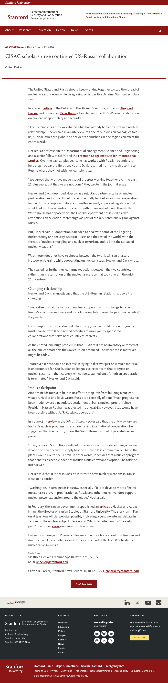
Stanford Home (43, 666)
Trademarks (81, 670)
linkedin (127, 603)
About (9, 30)
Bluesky (104, 634)
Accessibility (121, 670)
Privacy (54, 670)
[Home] (37, 15)
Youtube (111, 634)
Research (25, 30)
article (47, 108)
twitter (137, 603)
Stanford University (18, 2)
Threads (111, 641)
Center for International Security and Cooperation (115, 13)
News (74, 30)
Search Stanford (91, 666)
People (61, 30)
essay (56, 526)
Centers (62, 639)
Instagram (97, 641)
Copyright (66, 670)
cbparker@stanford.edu (122, 571)
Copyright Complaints (143, 670)
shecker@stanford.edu (52, 562)
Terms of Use (40, 670)
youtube (148, 603)
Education (44, 30)
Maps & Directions (67, 666)
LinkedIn (104, 641)
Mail (97, 634)
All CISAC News (14, 47)
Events (88, 30)
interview (50, 421)
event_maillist (158, 603)
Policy (61, 631)
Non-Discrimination (101, 670)
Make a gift (139, 637)
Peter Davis (68, 113)
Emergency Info (114, 666)
